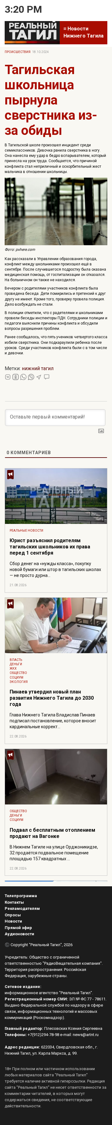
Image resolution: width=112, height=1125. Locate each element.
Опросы (13, 915)
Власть (16, 660)
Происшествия (17, 52)
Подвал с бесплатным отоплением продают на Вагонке (52, 833)
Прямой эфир (18, 927)
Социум (16, 677)
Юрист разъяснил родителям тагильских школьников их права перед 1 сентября (50, 547)
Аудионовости (19, 934)
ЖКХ (13, 668)
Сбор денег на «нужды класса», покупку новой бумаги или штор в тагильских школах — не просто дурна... (55, 569)
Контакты (14, 902)
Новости (13, 921)
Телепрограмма (21, 895)
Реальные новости (26, 530)
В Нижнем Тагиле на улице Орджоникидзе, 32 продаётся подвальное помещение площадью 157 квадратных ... (54, 852)
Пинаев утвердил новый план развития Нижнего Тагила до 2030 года (52, 698)
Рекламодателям (22, 908)
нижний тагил (38, 368)
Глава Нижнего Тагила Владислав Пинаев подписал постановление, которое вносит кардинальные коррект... (53, 720)
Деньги (16, 664)
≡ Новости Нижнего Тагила (83, 32)
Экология (19, 682)
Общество (18, 673)
